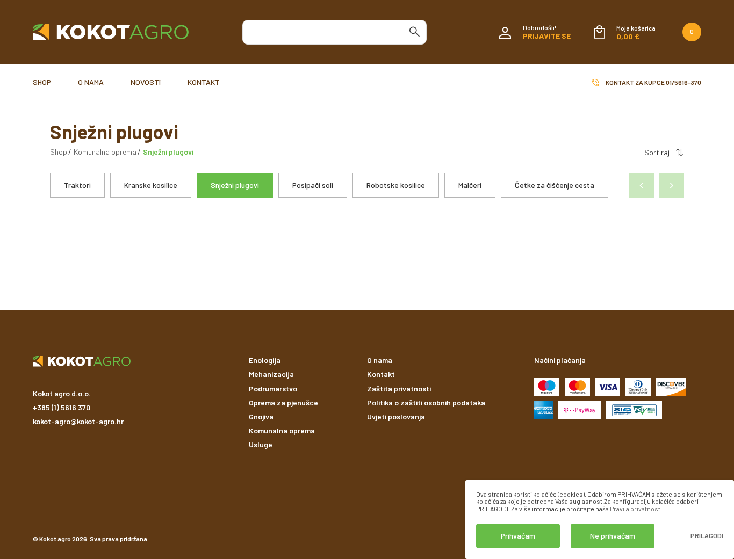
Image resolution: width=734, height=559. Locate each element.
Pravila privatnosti (636, 508)
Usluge (260, 444)
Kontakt (204, 81)
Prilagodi (706, 535)
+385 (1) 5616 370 (61, 407)
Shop (42, 81)
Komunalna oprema (105, 151)
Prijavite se (547, 35)
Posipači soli (312, 185)
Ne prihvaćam (612, 535)
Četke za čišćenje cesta (554, 185)
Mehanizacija (271, 374)
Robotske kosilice (395, 185)
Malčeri (469, 185)
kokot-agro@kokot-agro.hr (78, 421)
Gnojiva (261, 416)
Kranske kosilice (150, 185)
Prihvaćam (518, 535)
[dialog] (599, 519)
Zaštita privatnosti (399, 388)
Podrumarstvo (273, 388)
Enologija (264, 360)
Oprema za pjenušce (283, 402)
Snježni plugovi (235, 185)
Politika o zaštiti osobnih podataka (426, 402)
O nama (91, 81)
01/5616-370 (683, 82)
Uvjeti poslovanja (396, 416)
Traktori (77, 185)
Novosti (146, 81)
